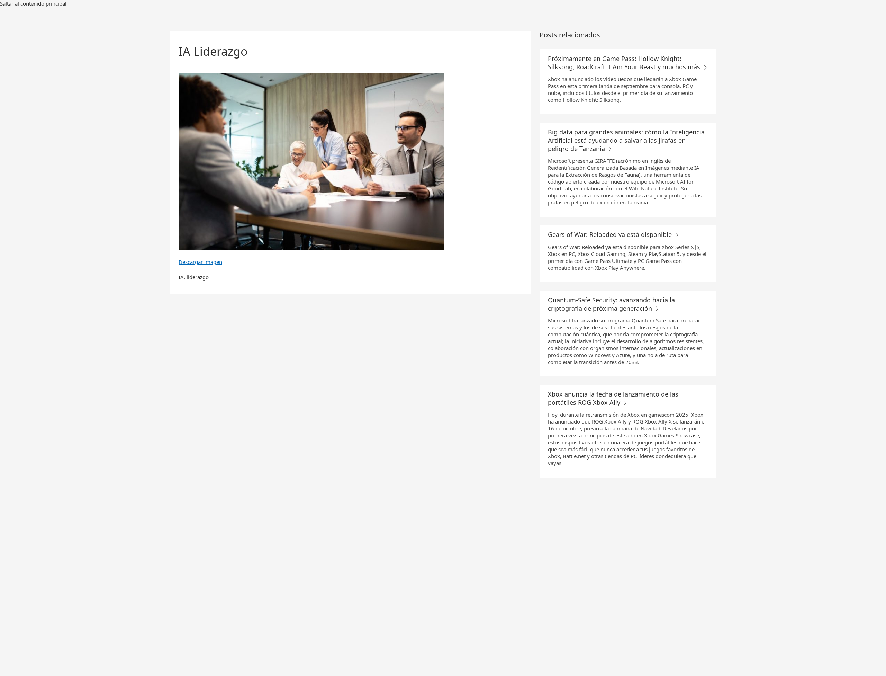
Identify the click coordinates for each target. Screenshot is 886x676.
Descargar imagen (200, 261)
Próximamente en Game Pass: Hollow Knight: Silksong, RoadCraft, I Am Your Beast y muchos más (625, 62)
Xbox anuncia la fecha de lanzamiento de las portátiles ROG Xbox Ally (613, 398)
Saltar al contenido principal (33, 3)
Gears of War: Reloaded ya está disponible (610, 234)
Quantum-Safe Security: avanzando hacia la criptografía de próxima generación (611, 304)
